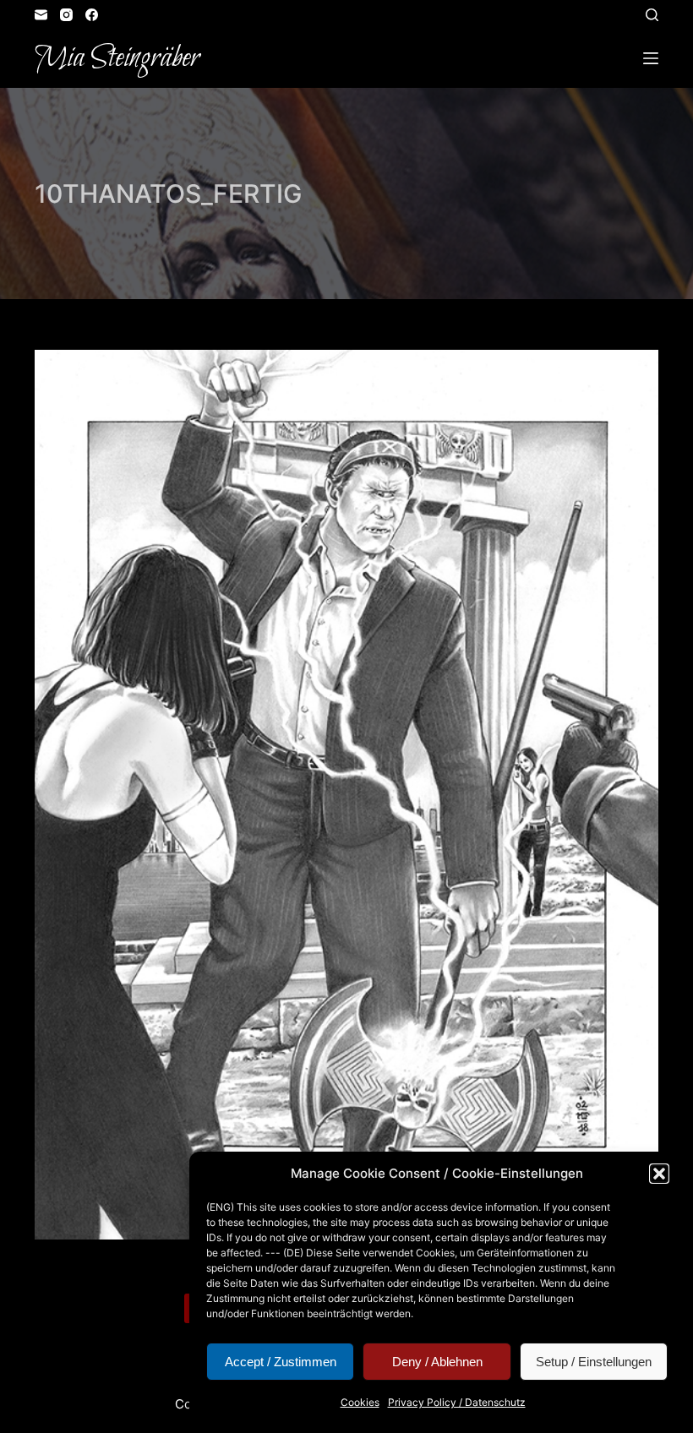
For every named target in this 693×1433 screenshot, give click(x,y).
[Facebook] (91, 14)
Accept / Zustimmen (280, 1361)
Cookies (360, 1402)
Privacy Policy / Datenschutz (457, 1402)
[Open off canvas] (650, 58)
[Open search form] (652, 14)
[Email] (41, 14)
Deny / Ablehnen (437, 1361)
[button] (659, 1173)
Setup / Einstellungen (594, 1361)
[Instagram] (66, 14)
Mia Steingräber (117, 58)
